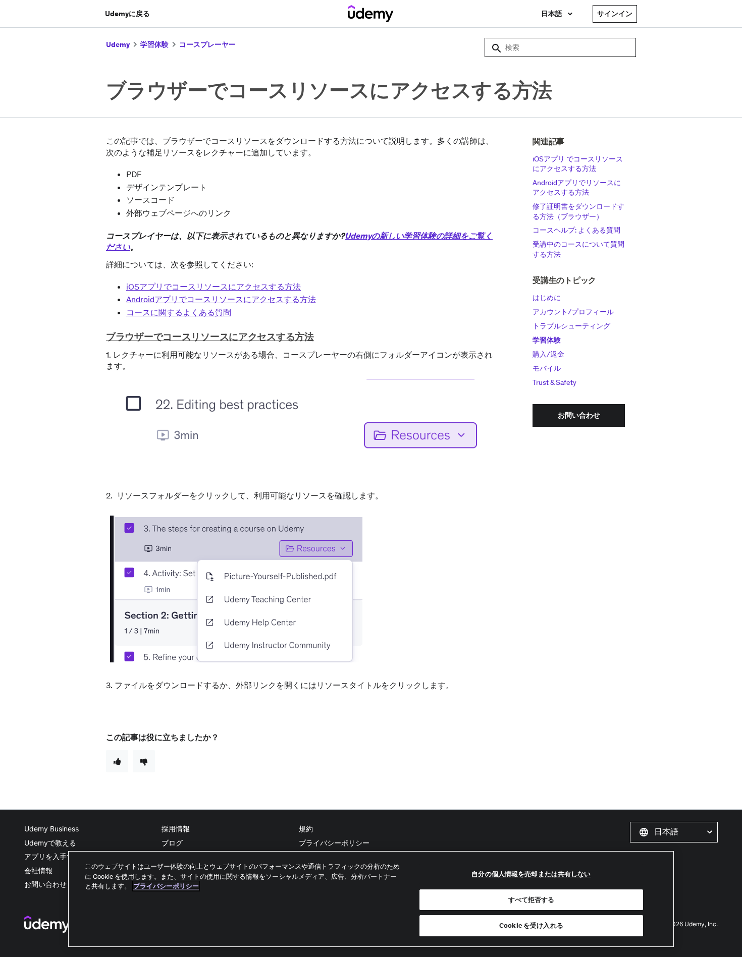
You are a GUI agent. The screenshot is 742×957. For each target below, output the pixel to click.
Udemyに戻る (127, 13)
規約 (306, 828)
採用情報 (176, 828)
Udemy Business (51, 828)
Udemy (118, 44)
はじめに (547, 297)
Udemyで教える (50, 842)
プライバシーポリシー (334, 842)
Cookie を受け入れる (531, 925)
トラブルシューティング (571, 325)
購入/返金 (548, 354)
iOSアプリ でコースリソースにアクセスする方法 (578, 164)
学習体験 (154, 44)
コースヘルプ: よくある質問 (576, 230)
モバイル (547, 368)
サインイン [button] (614, 13)
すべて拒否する (531, 899)
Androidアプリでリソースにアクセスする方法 (577, 187)
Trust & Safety (554, 382)
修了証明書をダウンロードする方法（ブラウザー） (578, 211)
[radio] (117, 761)
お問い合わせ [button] (579, 415)
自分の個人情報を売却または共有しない (531, 874)
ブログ (172, 842)
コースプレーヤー (207, 44)
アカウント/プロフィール (573, 311)
